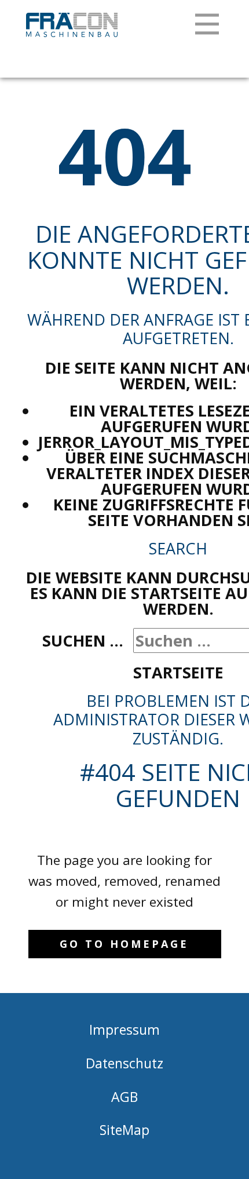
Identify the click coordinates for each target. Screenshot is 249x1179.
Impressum (124, 1029)
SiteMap (124, 1129)
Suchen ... (82, 640)
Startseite (178, 672)
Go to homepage (124, 944)
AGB (124, 1096)
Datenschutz (124, 1063)
